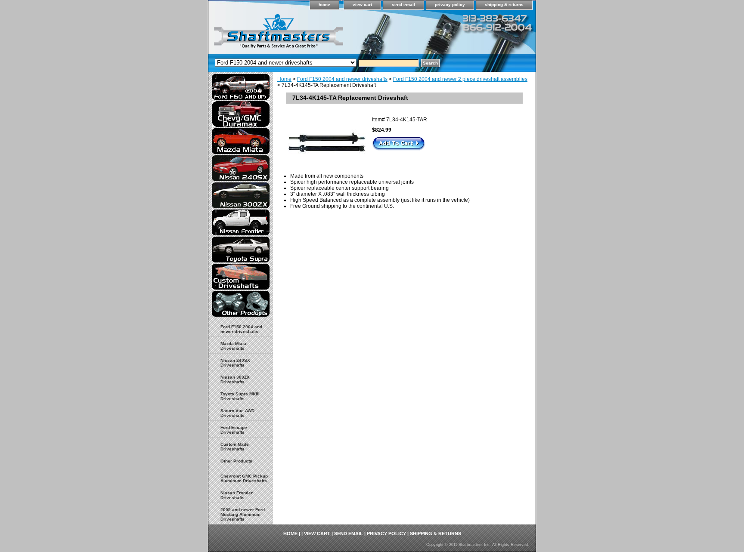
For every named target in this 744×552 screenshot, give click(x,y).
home (324, 4)
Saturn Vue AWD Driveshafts (237, 413)
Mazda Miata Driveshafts (233, 346)
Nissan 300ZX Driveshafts (235, 379)
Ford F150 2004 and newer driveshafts (342, 79)
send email (403, 4)
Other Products (236, 461)
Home (284, 79)
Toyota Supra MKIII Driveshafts (240, 396)
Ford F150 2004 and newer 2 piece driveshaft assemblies (460, 79)
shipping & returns (504, 4)
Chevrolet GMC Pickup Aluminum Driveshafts (244, 478)
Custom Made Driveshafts (234, 446)
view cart (362, 4)
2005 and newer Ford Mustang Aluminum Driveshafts (242, 514)
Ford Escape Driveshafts (233, 430)
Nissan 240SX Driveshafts (235, 362)
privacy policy (450, 4)
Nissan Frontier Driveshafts (236, 495)
